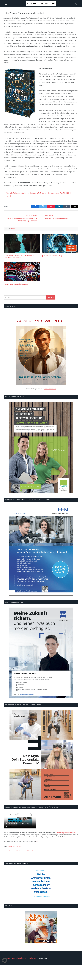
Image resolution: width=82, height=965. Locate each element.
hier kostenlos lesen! (50, 389)
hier (37, 841)
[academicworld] (41, 3)
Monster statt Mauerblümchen (56, 218)
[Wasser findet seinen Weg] (60, 243)
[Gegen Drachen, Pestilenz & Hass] (22, 271)
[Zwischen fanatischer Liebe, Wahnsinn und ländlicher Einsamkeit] (22, 243)
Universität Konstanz (15, 846)
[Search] (76, 3)
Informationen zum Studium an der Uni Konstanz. (19, 851)
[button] (4, 960)
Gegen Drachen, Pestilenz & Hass (16, 284)
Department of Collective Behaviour (65, 833)
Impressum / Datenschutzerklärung (15, 958)
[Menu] (6, 3)
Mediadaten (32, 958)
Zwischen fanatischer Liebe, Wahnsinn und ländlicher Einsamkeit (20, 257)
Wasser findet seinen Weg (53, 256)
